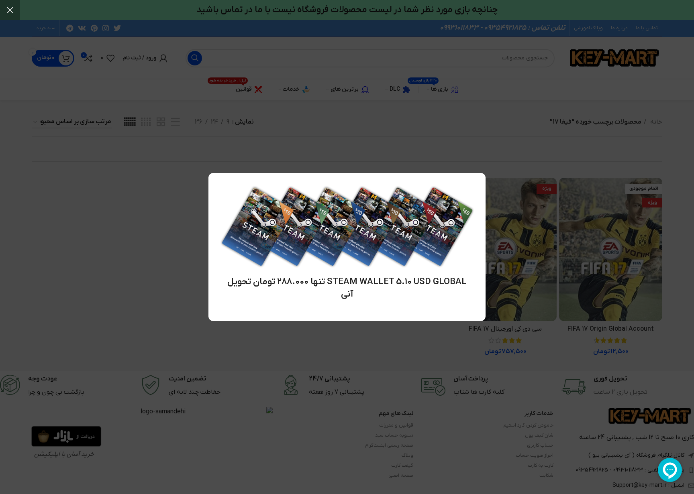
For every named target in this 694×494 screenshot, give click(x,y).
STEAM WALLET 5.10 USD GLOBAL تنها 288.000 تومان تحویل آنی (347, 288)
